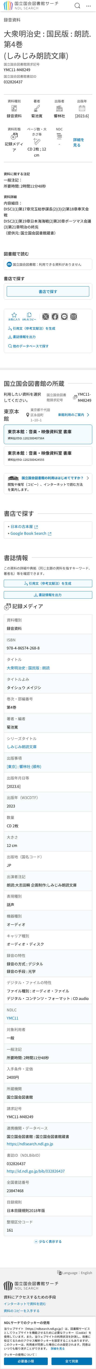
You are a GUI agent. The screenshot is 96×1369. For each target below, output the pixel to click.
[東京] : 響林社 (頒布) (24, 766)
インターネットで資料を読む (25, 1303)
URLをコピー (29, 319)
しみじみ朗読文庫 (22, 746)
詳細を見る (78, 142)
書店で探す (48, 291)
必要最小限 (26, 1361)
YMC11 (12, 1018)
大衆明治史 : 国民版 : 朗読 (28, 668)
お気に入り (14, 319)
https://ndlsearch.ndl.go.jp (30, 1143)
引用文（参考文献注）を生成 (34, 328)
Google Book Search (28, 533)
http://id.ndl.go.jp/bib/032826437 (36, 1171)
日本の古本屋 (22, 526)
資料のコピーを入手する (22, 1310)
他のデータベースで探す (31, 346)
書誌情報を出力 (24, 336)
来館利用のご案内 (71, 414)
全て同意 (71, 1361)
